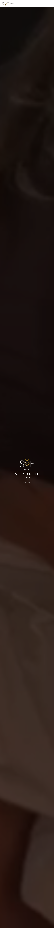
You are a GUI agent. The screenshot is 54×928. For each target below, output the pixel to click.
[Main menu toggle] (51, 3)
